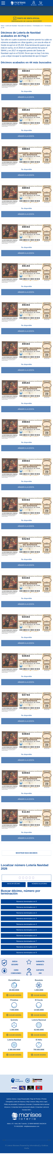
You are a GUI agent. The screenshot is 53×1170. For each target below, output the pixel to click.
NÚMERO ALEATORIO (39, 884)
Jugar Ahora (15, 995)
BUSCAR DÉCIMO (13, 884)
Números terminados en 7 (26, 941)
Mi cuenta (33, 5)
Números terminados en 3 (26, 918)
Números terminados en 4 (26, 924)
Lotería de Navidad (11, 25)
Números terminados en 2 (26, 913)
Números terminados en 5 (26, 930)
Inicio (2, 25)
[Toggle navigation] (3, 3)
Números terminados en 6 (26, 935)
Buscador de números (25, 25)
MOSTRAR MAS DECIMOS (26, 853)
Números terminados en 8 (26, 947)
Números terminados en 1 (26, 907)
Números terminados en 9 (26, 953)
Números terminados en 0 (26, 901)
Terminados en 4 (38, 25)
